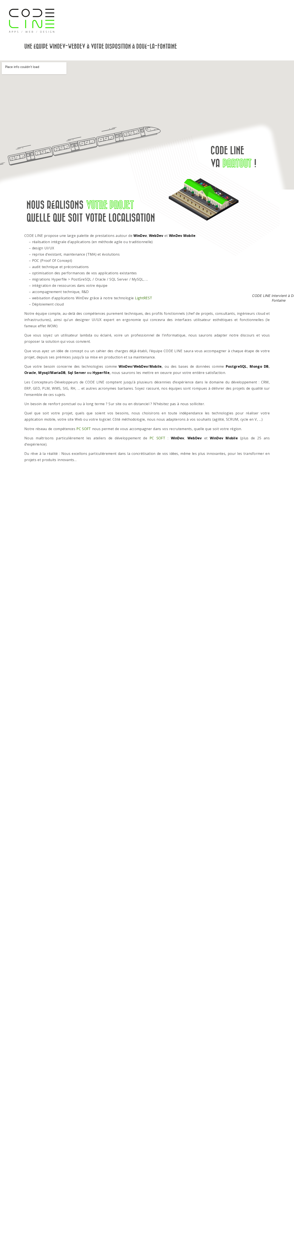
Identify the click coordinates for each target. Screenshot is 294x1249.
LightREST (143, 298)
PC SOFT (83, 428)
